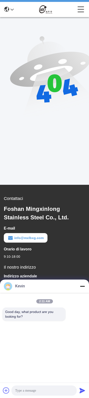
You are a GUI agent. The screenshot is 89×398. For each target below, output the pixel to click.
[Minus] (82, 286)
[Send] (82, 390)
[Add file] (6, 390)
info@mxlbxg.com (29, 238)
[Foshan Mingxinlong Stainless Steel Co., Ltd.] (45, 9)
